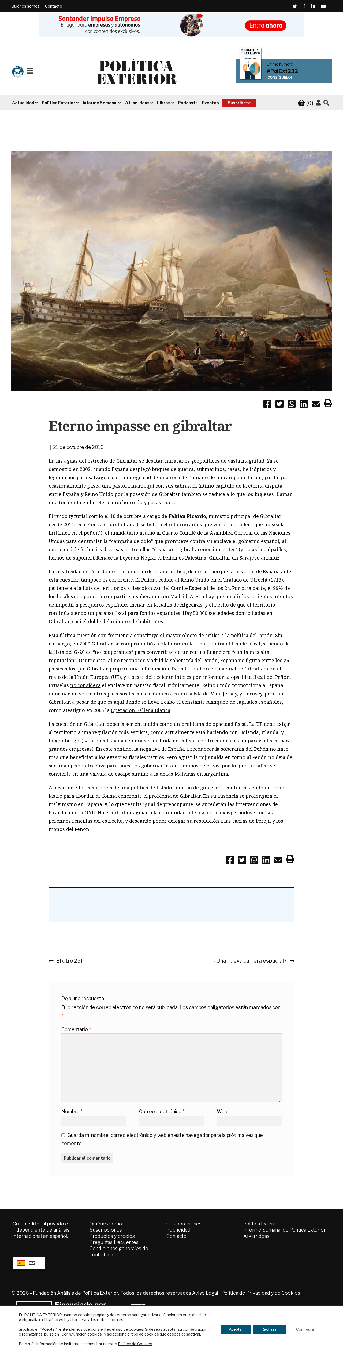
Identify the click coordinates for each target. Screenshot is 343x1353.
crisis (213, 765)
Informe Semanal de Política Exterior (284, 1230)
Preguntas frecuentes (114, 1242)
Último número (280, 64)
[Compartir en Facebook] (267, 405)
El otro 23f (69, 960)
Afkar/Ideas (256, 1236)
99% (278, 588)
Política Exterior (261, 1224)
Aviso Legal (205, 1293)
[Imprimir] (328, 404)
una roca (169, 477)
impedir (64, 604)
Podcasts (188, 102)
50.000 (200, 613)
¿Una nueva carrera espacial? (250, 960)
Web (222, 1111)
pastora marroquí (133, 486)
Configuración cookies (81, 1334)
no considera (85, 685)
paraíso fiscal (263, 740)
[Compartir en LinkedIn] (304, 405)
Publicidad (178, 1230)
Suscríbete (239, 102)
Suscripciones (106, 1230)
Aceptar (236, 1329)
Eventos (210, 102)
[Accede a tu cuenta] (318, 103)
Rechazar (269, 1329)
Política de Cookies (135, 1343)
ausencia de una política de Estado (132, 787)
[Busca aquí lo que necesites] (326, 103)
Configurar (305, 1329)
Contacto (53, 6)
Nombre (72, 1111)
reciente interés (172, 677)
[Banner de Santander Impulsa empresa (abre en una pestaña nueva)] (171, 25)
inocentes (223, 549)
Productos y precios (112, 1236)
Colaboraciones (184, 1224)
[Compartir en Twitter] (279, 405)
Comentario (76, 1029)
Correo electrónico (161, 1111)
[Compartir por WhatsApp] (292, 405)
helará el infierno (167, 524)
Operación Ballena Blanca (140, 710)
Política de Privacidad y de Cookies (261, 1293)
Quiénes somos (25, 6)
